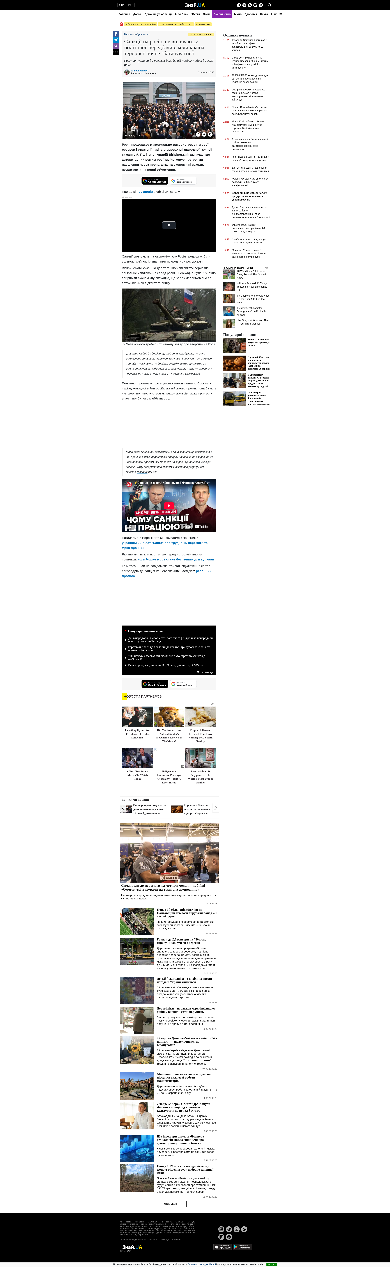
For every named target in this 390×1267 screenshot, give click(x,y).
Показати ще (205, 672)
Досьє (137, 14)
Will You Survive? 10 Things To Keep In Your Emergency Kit (252, 286)
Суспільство (222, 14)
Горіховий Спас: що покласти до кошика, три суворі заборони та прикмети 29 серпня (169, 649)
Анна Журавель (140, 70)
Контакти (176, 1239)
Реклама (153, 1239)
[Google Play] (242, 1246)
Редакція (165, 1239)
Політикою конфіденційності (202, 1264)
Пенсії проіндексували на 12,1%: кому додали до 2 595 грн (166, 665)
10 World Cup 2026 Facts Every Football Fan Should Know (251, 274)
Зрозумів (271, 1264)
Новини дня (203, 24)
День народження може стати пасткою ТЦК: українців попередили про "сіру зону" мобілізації (170, 640)
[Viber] (244, 5)
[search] (270, 5)
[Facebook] (116, 34)
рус (130, 5)
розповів (145, 191)
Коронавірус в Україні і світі (176, 24)
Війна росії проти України (141, 24)
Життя (195, 14)
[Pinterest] (261, 5)
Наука (264, 14)
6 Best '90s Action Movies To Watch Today (137, 775)
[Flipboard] (255, 5)
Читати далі (169, 1203)
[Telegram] (239, 5)
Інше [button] (274, 14)
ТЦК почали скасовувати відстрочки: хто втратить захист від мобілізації (166, 658)
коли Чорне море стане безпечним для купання (176, 559)
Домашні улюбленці (158, 14)
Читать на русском (201, 34)
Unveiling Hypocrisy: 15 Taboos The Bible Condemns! (137, 734)
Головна (124, 14)
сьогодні (142, 472)
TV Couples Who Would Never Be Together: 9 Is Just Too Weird (253, 299)
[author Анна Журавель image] (127, 72)
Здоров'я (251, 14)
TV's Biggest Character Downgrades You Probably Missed (251, 311)
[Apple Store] (222, 1246)
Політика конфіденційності (133, 1239)
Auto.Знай (181, 14)
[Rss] (250, 5)
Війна (207, 14)
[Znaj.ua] (195, 5)
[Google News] (244, 1229)
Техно (238, 14)
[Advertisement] (169, 424)
